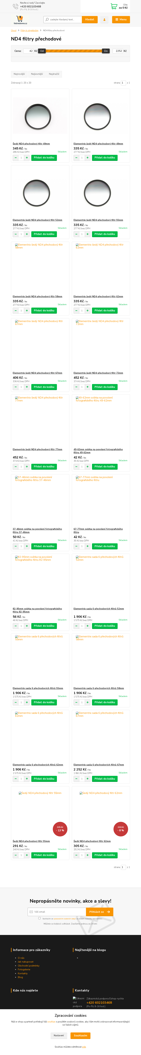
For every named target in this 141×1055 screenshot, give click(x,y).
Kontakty (23, 973)
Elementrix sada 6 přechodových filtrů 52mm (99, 608)
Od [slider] (42, 51)
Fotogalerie (24, 969)
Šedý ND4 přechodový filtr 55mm (31, 841)
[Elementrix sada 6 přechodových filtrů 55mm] (40, 660)
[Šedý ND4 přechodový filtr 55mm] (40, 813)
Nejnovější (19, 74)
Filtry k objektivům (29, 30)
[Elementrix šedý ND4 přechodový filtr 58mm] (40, 268)
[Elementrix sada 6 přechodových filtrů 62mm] (40, 737)
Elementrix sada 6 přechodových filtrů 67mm (99, 764)
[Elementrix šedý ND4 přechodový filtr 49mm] (101, 116)
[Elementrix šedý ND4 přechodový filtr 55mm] (101, 192)
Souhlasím (80, 1035)
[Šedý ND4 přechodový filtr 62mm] (101, 813)
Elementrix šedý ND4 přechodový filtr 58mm (37, 296)
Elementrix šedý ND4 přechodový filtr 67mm (37, 373)
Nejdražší (54, 74)
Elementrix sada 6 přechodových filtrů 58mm (99, 688)
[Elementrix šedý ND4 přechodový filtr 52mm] (40, 192)
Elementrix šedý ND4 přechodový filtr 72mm (98, 373)
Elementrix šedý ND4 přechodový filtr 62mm (98, 296)
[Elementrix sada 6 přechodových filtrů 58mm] (101, 660)
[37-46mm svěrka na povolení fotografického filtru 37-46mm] (40, 501)
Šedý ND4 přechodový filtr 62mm (92, 841)
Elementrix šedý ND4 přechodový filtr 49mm (98, 143)
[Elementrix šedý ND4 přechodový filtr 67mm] (40, 345)
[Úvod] (26, 19)
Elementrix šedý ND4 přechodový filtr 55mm (98, 220)
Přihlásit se (97, 912)
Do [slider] (106, 51)
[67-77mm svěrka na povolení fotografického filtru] (101, 501)
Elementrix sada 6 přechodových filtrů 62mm (38, 764)
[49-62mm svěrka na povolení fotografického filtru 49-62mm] (101, 421)
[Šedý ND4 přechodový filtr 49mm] (40, 116)
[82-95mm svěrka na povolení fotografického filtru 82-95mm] (40, 581)
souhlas (51, 1021)
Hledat (89, 19)
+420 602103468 (30, 6)
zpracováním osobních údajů (64, 919)
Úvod (13, 30)
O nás (21, 958)
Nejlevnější (37, 74)
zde (84, 1046)
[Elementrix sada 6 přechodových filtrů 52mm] (101, 581)
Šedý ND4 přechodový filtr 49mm (31, 143)
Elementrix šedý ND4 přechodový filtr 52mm (37, 220)
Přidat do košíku (44, 157)
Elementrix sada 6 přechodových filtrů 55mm (38, 688)
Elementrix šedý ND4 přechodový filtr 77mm (37, 449)
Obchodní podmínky (28, 965)
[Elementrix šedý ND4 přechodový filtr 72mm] (101, 345)
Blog (20, 977)
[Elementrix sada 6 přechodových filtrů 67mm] (101, 737)
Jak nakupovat (25, 961)
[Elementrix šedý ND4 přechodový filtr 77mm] (40, 421)
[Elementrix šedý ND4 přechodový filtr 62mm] (101, 268)
